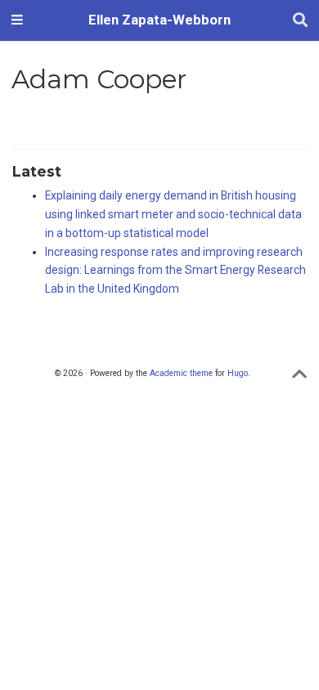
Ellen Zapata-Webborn (159, 20)
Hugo (237, 373)
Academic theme (181, 373)
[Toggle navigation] (17, 20)
